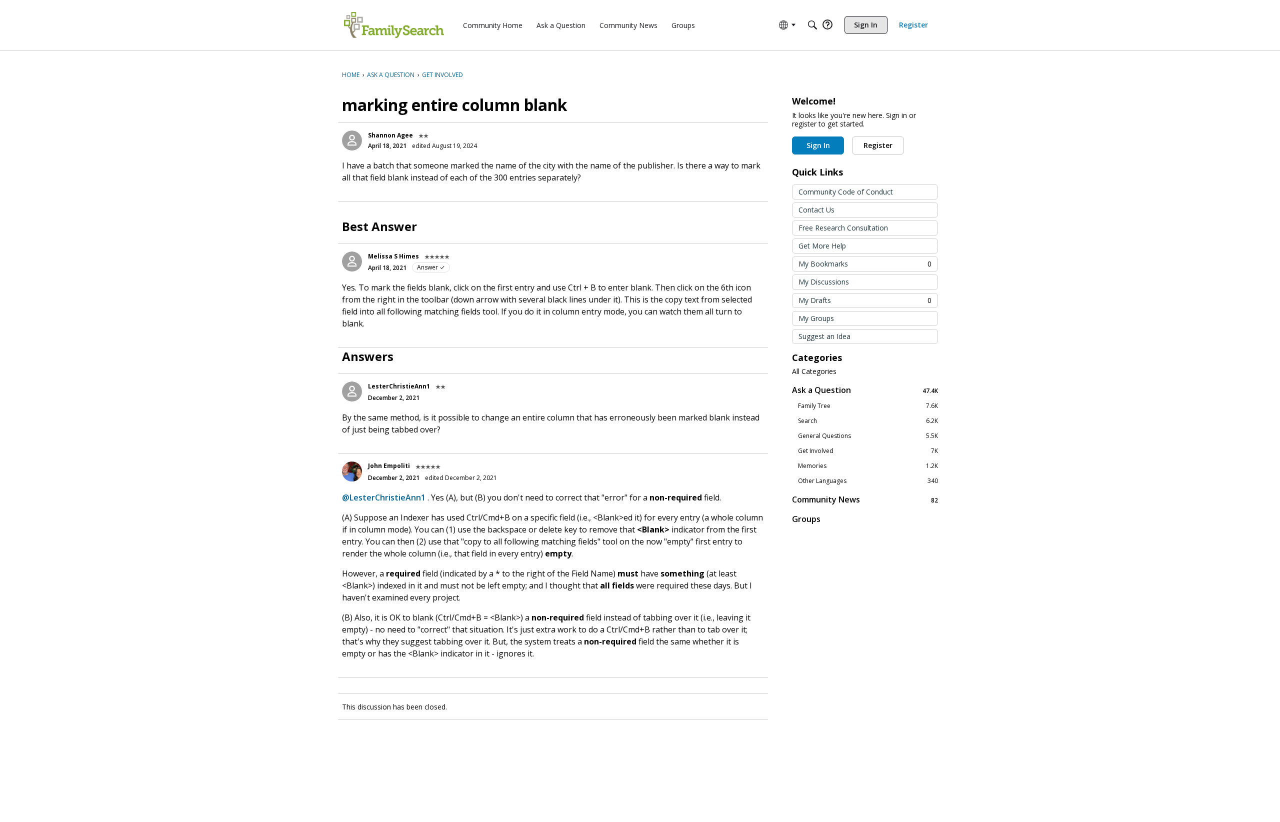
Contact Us (816, 209)
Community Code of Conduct (845, 191)
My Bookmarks (865, 263)
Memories (868, 466)
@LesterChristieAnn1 (384, 497)
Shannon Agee (390, 135)
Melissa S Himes (393, 256)
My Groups (816, 318)
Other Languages (868, 481)
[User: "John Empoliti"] (352, 472)
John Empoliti (389, 466)
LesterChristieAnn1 (399, 386)
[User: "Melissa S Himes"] (352, 262)
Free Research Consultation (843, 227)
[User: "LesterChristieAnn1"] (352, 392)
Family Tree (868, 406)
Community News (865, 499)
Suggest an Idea (824, 336)
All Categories (814, 371)
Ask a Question (865, 390)
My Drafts (865, 300)
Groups (806, 519)
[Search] (813, 25)
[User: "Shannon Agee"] (352, 140)
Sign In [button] (818, 145)
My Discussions (823, 281)
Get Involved (868, 451)
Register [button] (878, 145)
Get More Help (822, 245)
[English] (394, 25)
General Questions (868, 436)
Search (868, 421)
